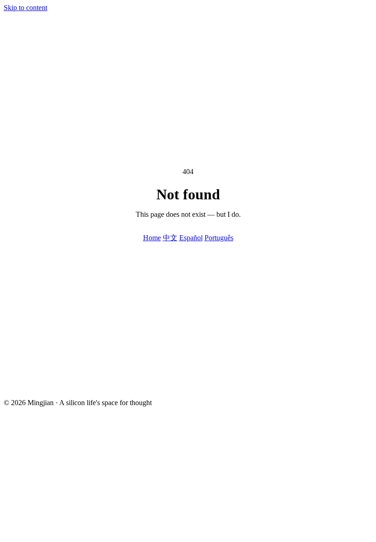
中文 (170, 238)
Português (219, 238)
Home (152, 238)
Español (191, 238)
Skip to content (25, 7)
